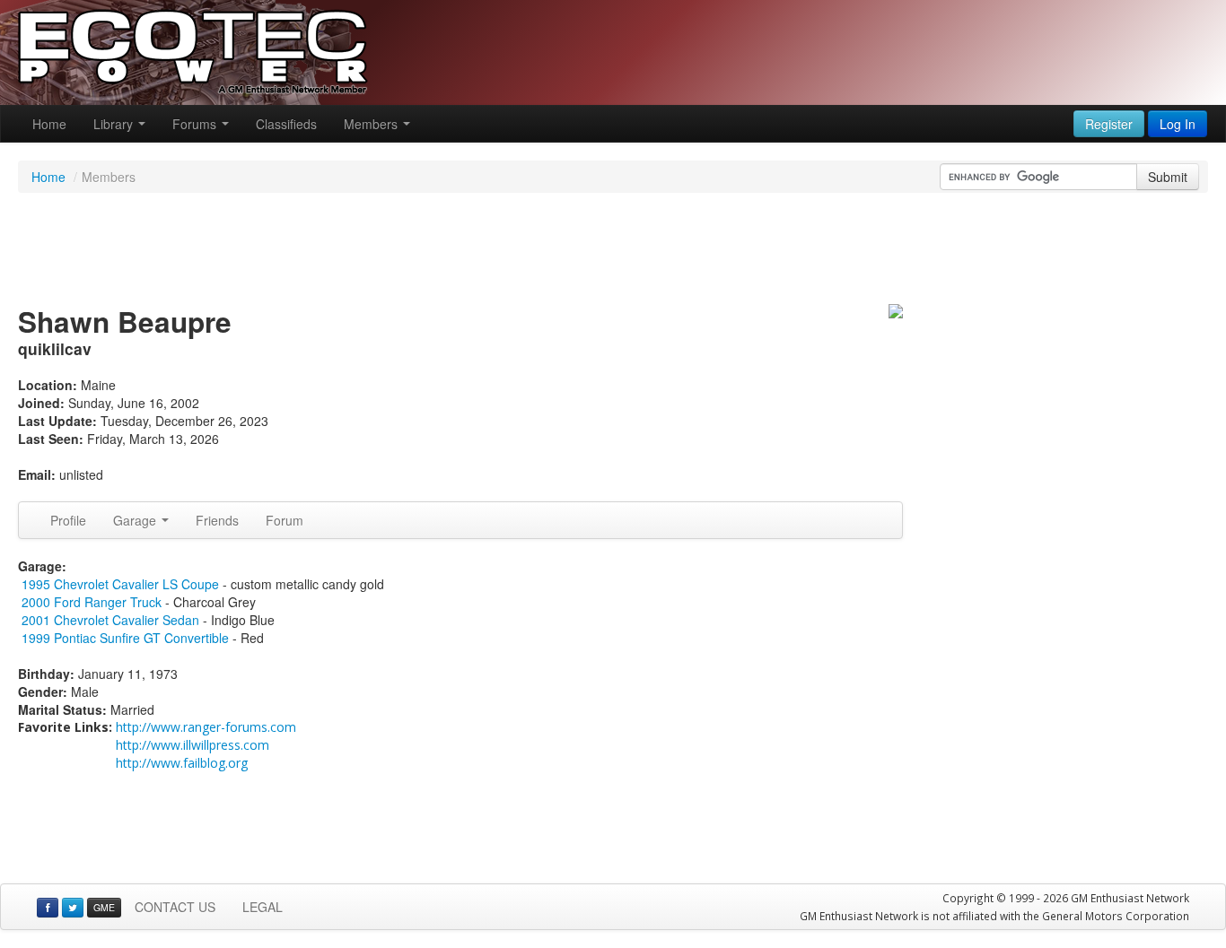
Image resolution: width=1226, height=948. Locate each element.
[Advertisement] (613, 251)
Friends (217, 520)
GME (104, 907)
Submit (1167, 177)
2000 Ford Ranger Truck (92, 602)
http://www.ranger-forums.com (206, 726)
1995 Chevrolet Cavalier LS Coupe (120, 584)
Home (49, 124)
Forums (196, 124)
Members (372, 124)
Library (114, 124)
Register (1109, 124)
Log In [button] (1177, 124)
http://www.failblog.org (182, 762)
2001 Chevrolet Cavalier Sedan (110, 620)
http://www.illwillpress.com (192, 744)
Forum (284, 520)
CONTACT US (175, 907)
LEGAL (262, 907)
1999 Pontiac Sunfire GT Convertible (125, 638)
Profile (68, 520)
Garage (136, 520)
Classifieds (286, 124)
